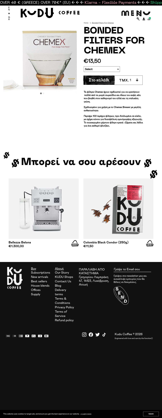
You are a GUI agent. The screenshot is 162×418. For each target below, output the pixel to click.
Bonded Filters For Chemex (103, 23)
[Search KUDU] (138, 19)
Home (86, 23)
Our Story (62, 272)
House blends (40, 285)
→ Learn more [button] (85, 414)
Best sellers (39, 281)
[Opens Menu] (136, 13)
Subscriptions (40, 272)
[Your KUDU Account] (143, 20)
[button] (41, 93)
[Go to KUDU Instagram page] (84, 334)
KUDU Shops (64, 277)
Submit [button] (151, 414)
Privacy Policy (64, 307)
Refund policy (64, 320)
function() (148, 338)
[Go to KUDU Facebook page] (91, 334)
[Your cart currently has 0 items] (149, 21)
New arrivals (39, 277)
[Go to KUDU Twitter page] (97, 334)
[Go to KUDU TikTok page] (104, 334)
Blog (58, 285)
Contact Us (63, 281)
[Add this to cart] (75, 243)
